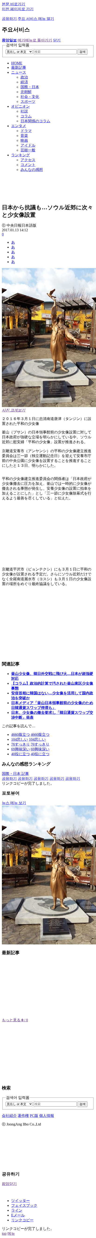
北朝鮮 (26, 92)
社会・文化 (30, 97)
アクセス (28, 160)
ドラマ (26, 131)
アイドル (28, 145)
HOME (16, 63)
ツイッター (20, 1201)
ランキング (20, 155)
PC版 (34, 1116)
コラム (26, 116)
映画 (24, 140)
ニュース (18, 72)
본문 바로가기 (13, 4)
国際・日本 (30, 87)
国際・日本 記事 (15, 774)
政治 (24, 77)
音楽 (24, 136)
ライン (16, 1210)
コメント (28, 165)
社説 (24, 111)
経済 (24, 82)
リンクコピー (22, 1220)
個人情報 (46, 1116)
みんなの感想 (32, 170)
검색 (82, 51)
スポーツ (28, 101)
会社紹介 (9, 1116)
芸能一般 (28, 150)
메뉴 (11, 1233)
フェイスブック (24, 1205)
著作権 (23, 1116)
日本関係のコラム (35, 121)
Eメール (18, 1215)
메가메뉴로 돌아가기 (35, 40)
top (4, 1233)
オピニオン (20, 106)
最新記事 (18, 67)
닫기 (57, 40)
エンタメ (18, 126)
